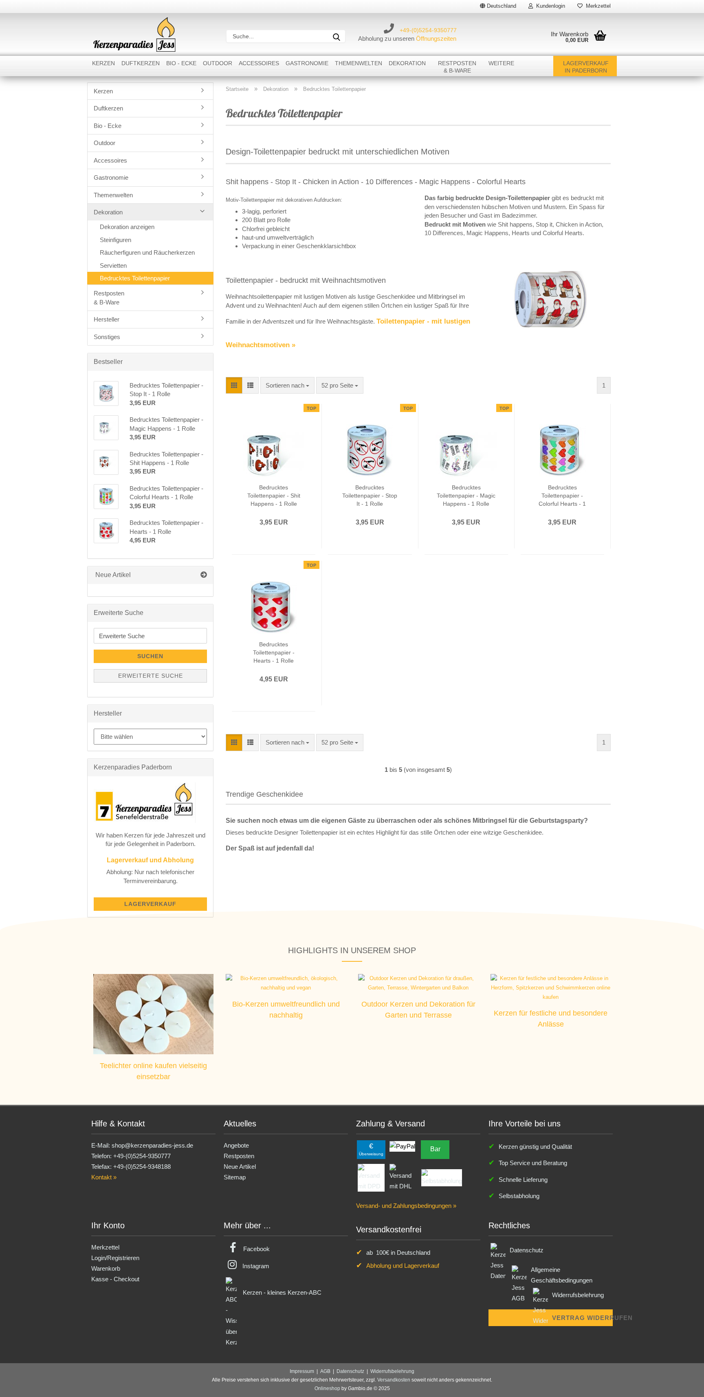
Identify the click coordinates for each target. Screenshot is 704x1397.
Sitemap (235, 1177)
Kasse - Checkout (115, 1279)
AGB (325, 1371)
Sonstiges (107, 336)
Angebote (236, 1145)
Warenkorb (105, 1268)
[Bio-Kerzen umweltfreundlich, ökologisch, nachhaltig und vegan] (286, 983)
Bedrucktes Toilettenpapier (135, 278)
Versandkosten (393, 1380)
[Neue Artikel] (203, 575)
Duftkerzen (140, 63)
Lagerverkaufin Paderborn (586, 67)
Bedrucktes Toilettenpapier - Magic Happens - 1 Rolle (466, 495)
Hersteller (106, 319)
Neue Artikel (240, 1166)
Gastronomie (307, 63)
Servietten (113, 265)
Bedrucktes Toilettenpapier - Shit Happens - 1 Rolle (273, 495)
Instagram (255, 1266)
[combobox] (287, 385)
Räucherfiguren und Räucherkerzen (147, 252)
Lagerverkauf (150, 904)
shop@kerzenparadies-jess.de (152, 1145)
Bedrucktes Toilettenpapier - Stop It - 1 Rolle (369, 495)
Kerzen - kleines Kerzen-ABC (282, 1292)
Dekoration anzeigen (127, 226)
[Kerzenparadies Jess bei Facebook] (233, 1248)
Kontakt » (104, 1177)
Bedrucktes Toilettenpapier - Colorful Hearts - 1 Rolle (562, 496)
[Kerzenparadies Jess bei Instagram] (232, 1266)
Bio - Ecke (181, 63)
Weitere (501, 63)
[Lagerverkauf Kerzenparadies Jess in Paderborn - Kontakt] (145, 801)
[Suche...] (336, 36)
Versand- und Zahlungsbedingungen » (406, 1205)
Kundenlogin (549, 6)
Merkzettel (597, 6)
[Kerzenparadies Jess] (134, 34)
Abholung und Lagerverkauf (402, 1265)
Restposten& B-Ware (457, 67)
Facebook (256, 1248)
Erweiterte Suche (150, 675)
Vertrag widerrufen (582, 1317)
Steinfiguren (115, 239)
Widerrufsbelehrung (578, 1294)
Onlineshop (327, 1388)
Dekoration (407, 63)
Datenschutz (526, 1250)
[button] (234, 385)
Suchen (150, 656)
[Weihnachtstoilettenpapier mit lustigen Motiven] (550, 299)
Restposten (239, 1155)
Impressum (302, 1371)
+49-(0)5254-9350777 (428, 30)
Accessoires (259, 63)
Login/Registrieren (115, 1257)
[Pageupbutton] (681, 1385)
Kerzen (103, 63)
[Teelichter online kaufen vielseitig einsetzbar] (153, 1014)
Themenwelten (358, 63)
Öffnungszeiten (436, 38)
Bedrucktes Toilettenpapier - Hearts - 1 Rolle (274, 652)
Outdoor (217, 63)
